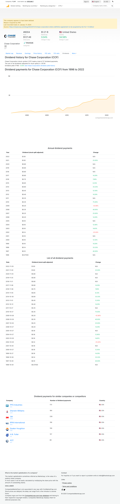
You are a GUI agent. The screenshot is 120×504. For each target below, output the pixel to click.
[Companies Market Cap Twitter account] (64, 490)
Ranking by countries (30, 6)
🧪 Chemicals (28, 43)
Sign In (86, 1)
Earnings (28, 53)
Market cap (9, 53)
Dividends (65, 53)
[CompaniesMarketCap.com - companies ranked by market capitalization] (7, 5)
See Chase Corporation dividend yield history (40, 65)
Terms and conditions (69, 486)
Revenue (19, 53)
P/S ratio (56, 53)
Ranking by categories (47, 6)
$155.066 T (30, 1)
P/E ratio (48, 53)
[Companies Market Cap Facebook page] (62, 490)
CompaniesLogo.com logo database (37, 495)
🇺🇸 (95, 1)
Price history (38, 53)
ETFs (60, 6)
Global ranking (15, 6)
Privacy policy (67, 483)
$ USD (106, 1)
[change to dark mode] (113, 1)
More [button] (73, 53)
